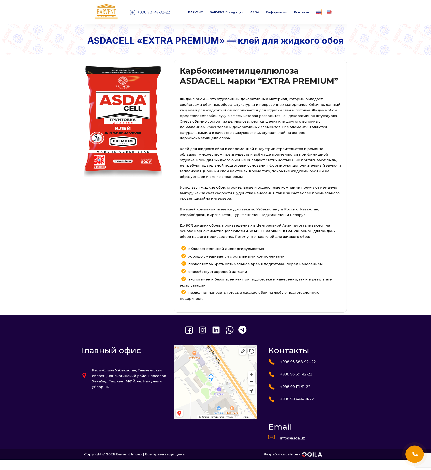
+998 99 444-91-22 (297, 399)
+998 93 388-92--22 (298, 362)
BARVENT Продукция (227, 12)
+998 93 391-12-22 (296, 374)
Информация (276, 12)
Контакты (302, 12)
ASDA (254, 12)
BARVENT (195, 12)
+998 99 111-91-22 (295, 387)
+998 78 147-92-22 (154, 12)
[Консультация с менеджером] (414, 454)
